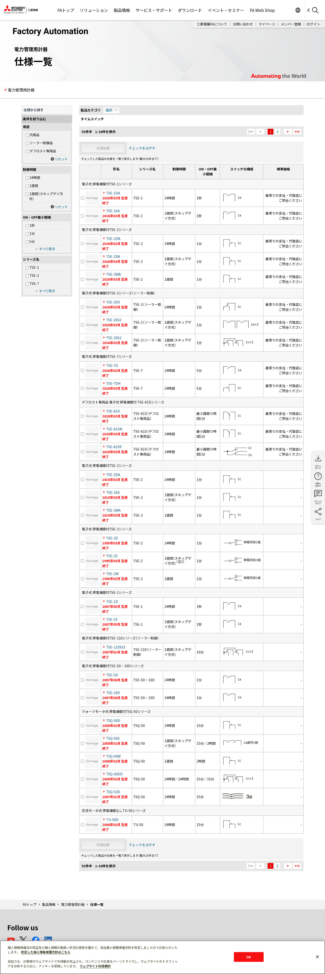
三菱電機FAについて (212, 24)
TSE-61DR (114, 429)
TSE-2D (112, 538)
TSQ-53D (113, 791)
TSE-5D (112, 674)
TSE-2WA (113, 510)
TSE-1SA (113, 210)
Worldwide (298, 10)
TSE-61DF (114, 446)
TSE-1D (112, 601)
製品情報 (122, 10)
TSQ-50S (113, 738)
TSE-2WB (113, 274)
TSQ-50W (113, 756)
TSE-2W (112, 573)
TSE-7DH (113, 383)
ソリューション (94, 10)
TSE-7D (112, 365)
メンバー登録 (291, 24)
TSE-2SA (113, 492)
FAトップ (65, 10)
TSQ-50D (113, 720)
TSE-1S (112, 619)
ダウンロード (190, 10)
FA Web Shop (262, 10)
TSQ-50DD (114, 774)
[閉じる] (317, 956)
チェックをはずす (142, 148)
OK (248, 957)
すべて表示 (47, 248)
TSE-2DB (113, 238)
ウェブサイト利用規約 (95, 966)
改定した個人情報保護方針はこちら (45, 952)
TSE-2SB (113, 256)
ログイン (313, 24)
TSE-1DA (113, 193)
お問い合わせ (243, 24)
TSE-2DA (113, 474)
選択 (109, 110)
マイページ (267, 24)
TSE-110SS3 (115, 647)
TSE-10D (113, 692)
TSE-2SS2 (113, 319)
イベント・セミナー (226, 10)
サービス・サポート (154, 10)
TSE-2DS (113, 302)
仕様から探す (34, 109)
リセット (61, 159)
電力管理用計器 (21, 90)
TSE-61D (113, 411)
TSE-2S (112, 555)
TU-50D (112, 819)
